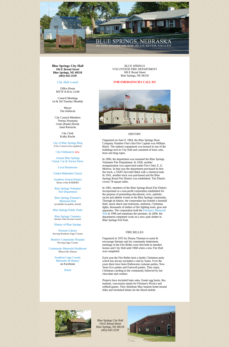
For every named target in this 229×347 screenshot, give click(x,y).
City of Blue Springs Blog (67, 142)
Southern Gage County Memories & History (68, 259)
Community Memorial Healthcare (68, 248)
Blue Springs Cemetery (68, 216)
